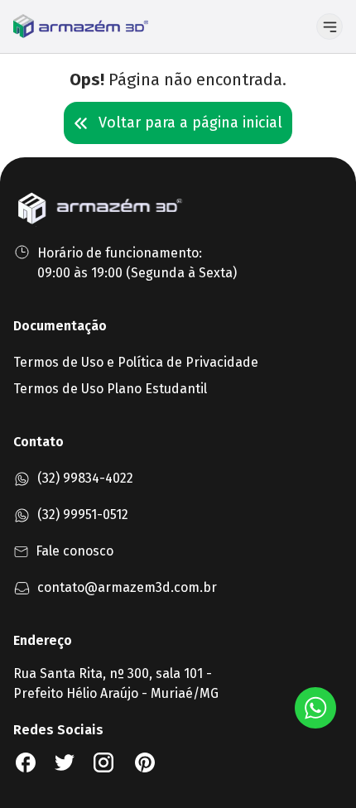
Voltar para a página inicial (190, 122)
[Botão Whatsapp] (315, 708)
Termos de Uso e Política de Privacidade (135, 362)
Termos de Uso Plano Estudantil (110, 389)
